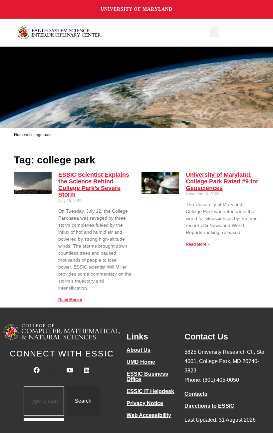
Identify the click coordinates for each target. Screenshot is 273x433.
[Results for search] (44, 419)
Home (19, 134)
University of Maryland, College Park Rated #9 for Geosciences (222, 181)
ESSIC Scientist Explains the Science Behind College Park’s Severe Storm (93, 184)
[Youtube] (70, 370)
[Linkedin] (87, 370)
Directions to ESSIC (209, 406)
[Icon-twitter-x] (53, 370)
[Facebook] (37, 370)
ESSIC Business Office (147, 376)
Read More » (70, 300)
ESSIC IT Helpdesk (150, 391)
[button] (214, 31)
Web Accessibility (149, 415)
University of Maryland (136, 9)
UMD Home (141, 362)
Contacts (195, 394)
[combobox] (44, 401)
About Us (138, 350)
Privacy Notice (145, 403)
